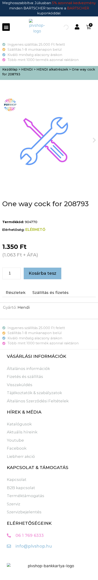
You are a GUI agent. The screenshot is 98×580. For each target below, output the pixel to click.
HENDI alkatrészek (52, 69)
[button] (6, 27)
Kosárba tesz (42, 273)
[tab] (15, 293)
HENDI (27, 69)
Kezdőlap (10, 69)
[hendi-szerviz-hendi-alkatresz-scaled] (45, 140)
